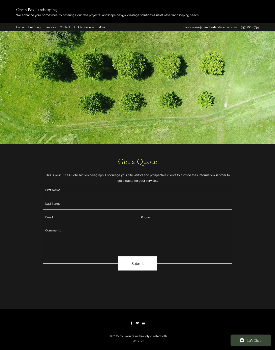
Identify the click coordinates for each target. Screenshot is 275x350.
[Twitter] (137, 323)
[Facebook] (131, 323)
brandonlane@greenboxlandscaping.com (210, 27)
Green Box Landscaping (37, 9)
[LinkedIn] (144, 323)
